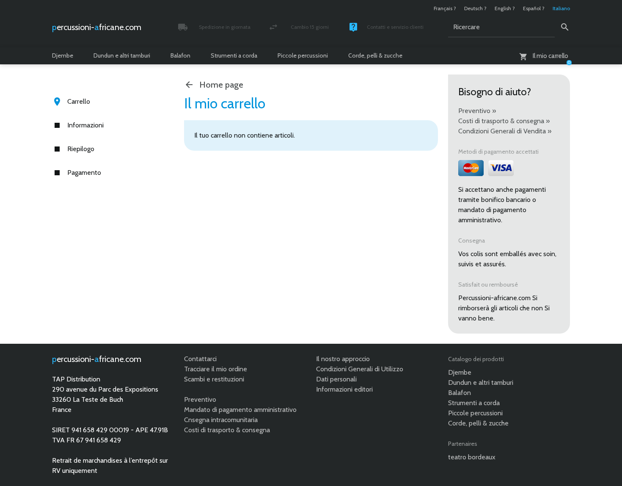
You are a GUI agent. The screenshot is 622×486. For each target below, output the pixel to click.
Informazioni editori (344, 389)
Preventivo (200, 399)
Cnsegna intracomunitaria (221, 420)
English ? (505, 8)
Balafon (180, 55)
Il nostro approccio (343, 359)
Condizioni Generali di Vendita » (504, 131)
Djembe (62, 55)
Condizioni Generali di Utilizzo (359, 369)
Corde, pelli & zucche (375, 55)
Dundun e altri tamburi (122, 55)
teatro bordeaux (471, 457)
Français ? (445, 8)
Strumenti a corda (234, 55)
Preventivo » (477, 111)
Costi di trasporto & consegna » (504, 121)
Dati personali (336, 379)
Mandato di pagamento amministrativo (240, 410)
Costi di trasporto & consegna (227, 430)
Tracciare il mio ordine (215, 369)
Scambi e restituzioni (214, 379)
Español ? (534, 8)
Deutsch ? (475, 8)
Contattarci (200, 359)
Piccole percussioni (303, 55)
